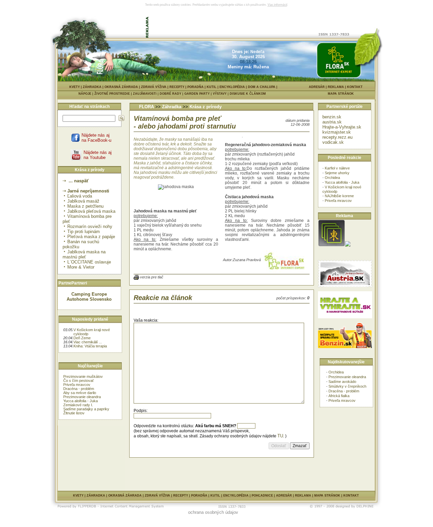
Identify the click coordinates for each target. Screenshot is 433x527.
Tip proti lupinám (83, 231)
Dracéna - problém (78, 389)
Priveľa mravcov (76, 385)
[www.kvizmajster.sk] (331, 245)
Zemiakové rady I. (78, 405)
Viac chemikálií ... (87, 342)
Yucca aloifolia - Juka (80, 401)
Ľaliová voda (79, 196)
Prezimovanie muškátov (83, 376)
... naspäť (78, 180)
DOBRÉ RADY (172, 93)
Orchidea (332, 178)
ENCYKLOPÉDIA (232, 87)
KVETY (74, 87)
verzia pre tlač (151, 277)
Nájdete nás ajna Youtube (98, 155)
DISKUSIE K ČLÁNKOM (248, 93)
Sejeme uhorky (337, 173)
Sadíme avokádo (342, 382)
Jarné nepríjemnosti (88, 190)
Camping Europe (89, 294)
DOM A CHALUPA (261, 87)
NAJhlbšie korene (339, 196)
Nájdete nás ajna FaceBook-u (96, 138)
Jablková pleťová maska (91, 211)
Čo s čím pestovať (78, 381)
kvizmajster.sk (336, 132)
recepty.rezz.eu (337, 137)
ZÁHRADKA (92, 87)
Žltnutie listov (74, 413)
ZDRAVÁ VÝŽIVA (153, 87)
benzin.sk (331, 116)
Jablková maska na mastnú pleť (84, 254)
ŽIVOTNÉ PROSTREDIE (113, 93)
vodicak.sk (333, 142)
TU (280, 435)
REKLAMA (336, 87)
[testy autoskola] (347, 245)
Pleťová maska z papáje (91, 236)
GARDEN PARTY (198, 93)
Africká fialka (338, 396)
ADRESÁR (317, 87)
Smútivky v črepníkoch (347, 386)
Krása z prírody (205, 106)
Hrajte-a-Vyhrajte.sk (341, 127)
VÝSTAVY (221, 93)
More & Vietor (80, 267)
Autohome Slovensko (89, 299)
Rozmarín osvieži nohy (89, 226)
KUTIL (211, 87)
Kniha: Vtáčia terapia (90, 346)
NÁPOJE (86, 93)
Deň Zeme (82, 338)
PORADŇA (195, 87)
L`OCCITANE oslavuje (89, 262)
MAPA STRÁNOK (341, 93)
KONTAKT (355, 87)
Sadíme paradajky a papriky (86, 409)
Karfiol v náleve (337, 168)
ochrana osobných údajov (213, 512)
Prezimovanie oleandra (82, 397)
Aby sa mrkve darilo (79, 393)
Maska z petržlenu (85, 206)
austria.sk (332, 121)
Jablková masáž (83, 201)
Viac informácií (277, 5)
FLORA (146, 106)
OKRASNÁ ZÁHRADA (121, 87)
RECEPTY (176, 87)
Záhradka (171, 106)
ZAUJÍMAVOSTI (146, 93)
